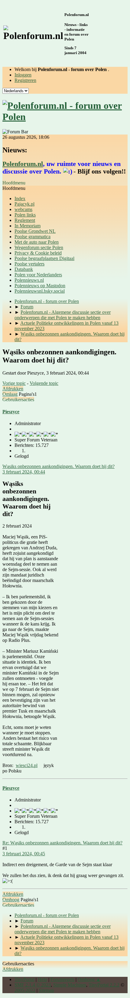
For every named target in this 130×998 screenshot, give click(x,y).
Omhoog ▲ (89, 979)
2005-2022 (25, 990)
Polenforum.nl (22, 163)
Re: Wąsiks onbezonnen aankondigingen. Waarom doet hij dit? (62, 842)
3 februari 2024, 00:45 (23, 853)
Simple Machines (69, 984)
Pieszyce (10, 411)
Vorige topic (14, 383)
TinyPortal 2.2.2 (104, 984)
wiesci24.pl (26, 765)
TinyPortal (24, 979)
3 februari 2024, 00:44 (23, 471)
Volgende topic (44, 383)
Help (42, 979)
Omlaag (10, 394)
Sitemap (46, 990)
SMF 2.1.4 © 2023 (33, 984)
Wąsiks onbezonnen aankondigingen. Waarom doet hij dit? (58, 466)
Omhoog (10, 899)
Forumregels (62, 979)
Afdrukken (12, 388)
